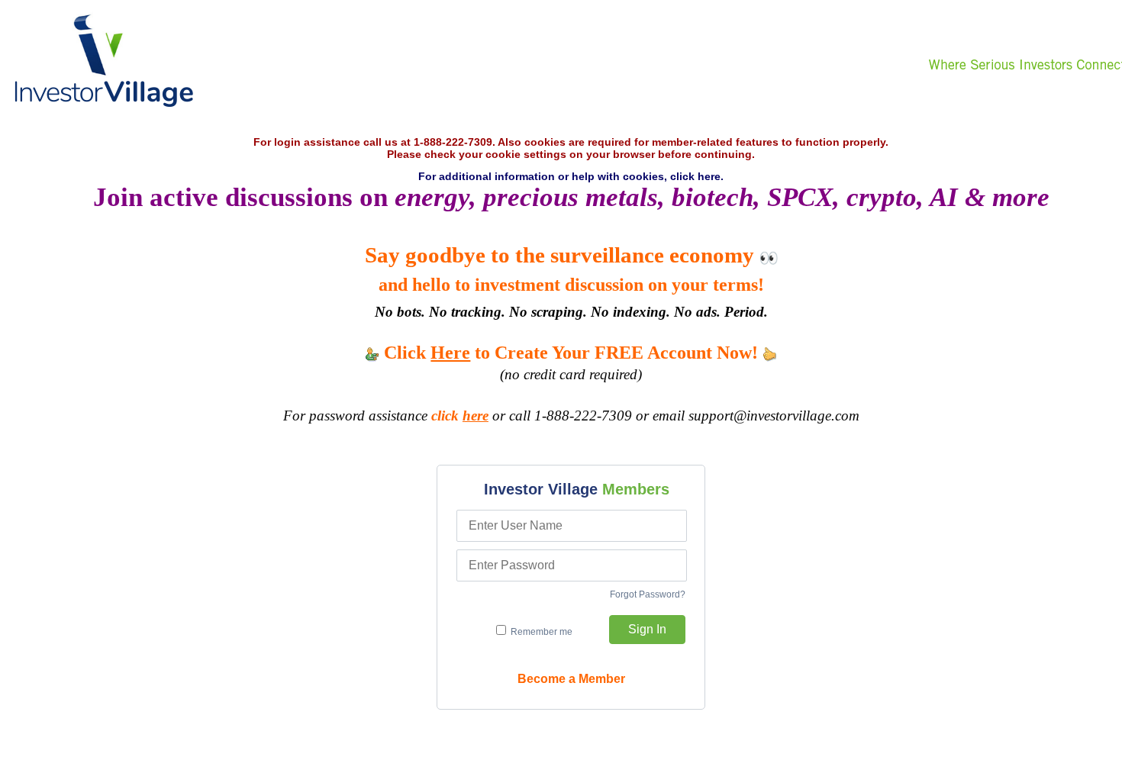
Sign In (647, 629)
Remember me (540, 632)
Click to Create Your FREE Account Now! (571, 352)
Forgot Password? (647, 594)
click (459, 415)
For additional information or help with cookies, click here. (571, 176)
